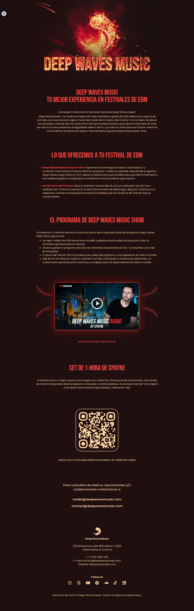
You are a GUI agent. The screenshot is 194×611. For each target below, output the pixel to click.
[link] (4, 14)
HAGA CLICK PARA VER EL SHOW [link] (97, 341)
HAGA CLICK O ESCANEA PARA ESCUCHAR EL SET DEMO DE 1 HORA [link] (97, 460)
